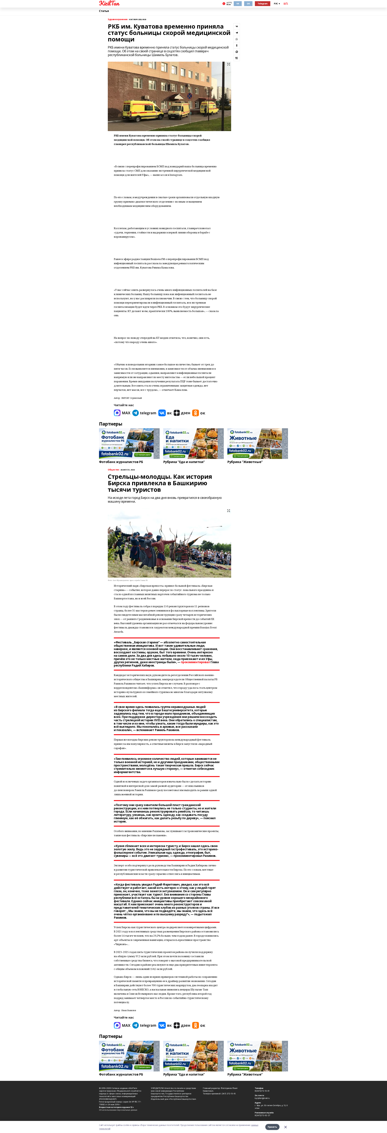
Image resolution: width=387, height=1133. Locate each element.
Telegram (263, 3)
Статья (104, 11)
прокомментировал (195, 662)
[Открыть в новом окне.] (122, 413)
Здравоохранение (118, 19)
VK (237, 3)
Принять (272, 1126)
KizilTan (109, 3)
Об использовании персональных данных (118, 1110)
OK (248, 3)
